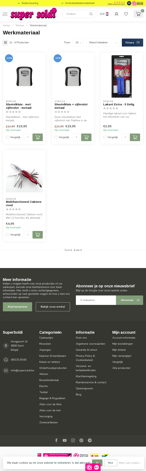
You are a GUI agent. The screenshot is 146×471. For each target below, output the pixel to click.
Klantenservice (17, 307)
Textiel (43, 392)
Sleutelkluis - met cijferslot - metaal (18, 106)
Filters (130, 42)
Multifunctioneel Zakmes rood (23, 203)
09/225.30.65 (18, 359)
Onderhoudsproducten (53, 368)
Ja (97, 463)
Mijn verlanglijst (121, 356)
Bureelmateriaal (49, 380)
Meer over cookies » (129, 462)
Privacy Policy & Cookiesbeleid (85, 358)
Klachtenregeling (86, 376)
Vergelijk (15, 137)
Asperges (45, 350)
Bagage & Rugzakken (52, 398)
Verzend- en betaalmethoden (86, 368)
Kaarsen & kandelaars (52, 356)
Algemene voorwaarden (90, 344)
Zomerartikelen (48, 422)
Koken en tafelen (49, 362)
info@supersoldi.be (22, 370)
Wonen (20, 25)
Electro (43, 386)
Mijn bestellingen (122, 344)
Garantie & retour (86, 350)
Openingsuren (84, 388)
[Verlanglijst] (126, 14)
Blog (78, 394)
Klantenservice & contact (91, 382)
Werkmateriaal (38, 25)
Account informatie (123, 338)
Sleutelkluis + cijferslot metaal (71, 106)
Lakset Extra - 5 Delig (118, 104)
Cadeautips (46, 338)
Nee (110, 463)
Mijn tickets (119, 350)
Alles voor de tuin (50, 410)
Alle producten (121, 368)
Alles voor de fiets (50, 404)
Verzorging (45, 416)
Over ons (81, 338)
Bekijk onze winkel (53, 307)
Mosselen (45, 344)
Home (6, 25)
